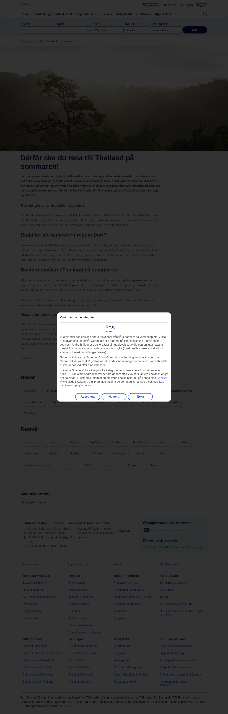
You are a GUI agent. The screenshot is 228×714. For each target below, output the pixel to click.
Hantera (114, 396)
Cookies (162, 377)
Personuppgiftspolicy (77, 385)
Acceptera (88, 396)
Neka (140, 396)
